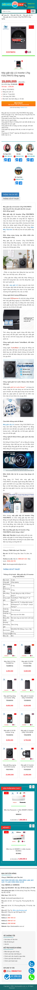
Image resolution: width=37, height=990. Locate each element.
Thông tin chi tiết (10, 194)
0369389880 (31, 7)
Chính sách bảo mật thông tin (12, 954)
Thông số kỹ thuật (11, 199)
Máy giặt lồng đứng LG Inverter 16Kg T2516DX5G (10, 697)
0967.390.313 (8, 156)
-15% (21, 84)
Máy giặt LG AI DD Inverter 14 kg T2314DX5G (9, 732)
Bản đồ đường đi (9, 942)
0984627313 (31, 3)
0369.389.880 (31, 156)
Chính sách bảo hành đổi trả (12, 958)
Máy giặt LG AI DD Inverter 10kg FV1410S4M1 (27, 663)
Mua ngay (18, 103)
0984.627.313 (19, 156)
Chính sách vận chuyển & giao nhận (14, 956)
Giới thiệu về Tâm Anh (10, 939)
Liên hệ (6, 944)
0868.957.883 (19, 179)
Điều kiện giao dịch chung (11, 951)
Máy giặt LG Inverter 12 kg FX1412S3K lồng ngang (27, 766)
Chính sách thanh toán (10, 961)
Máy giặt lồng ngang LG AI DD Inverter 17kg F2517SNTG (9, 766)
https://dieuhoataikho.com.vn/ (15, 926)
